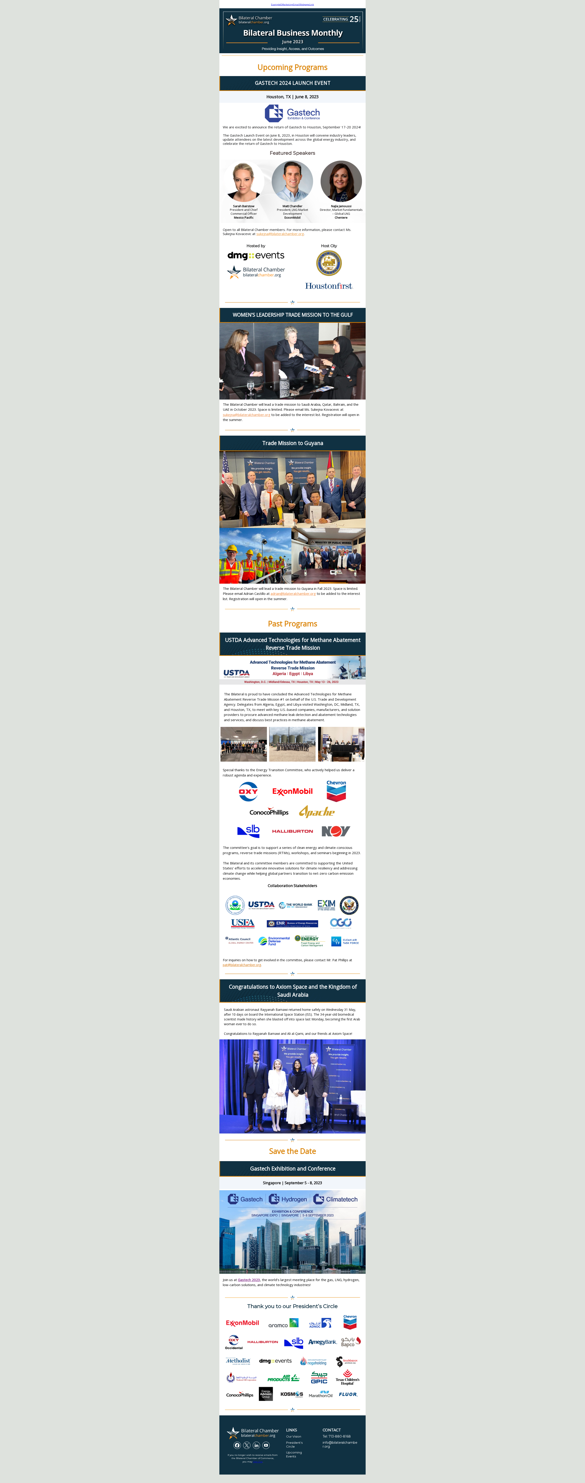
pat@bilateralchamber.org (242, 965)
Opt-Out (258, 1461)
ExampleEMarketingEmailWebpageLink (292, 4)
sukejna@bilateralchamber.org (280, 233)
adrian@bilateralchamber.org (293, 593)
